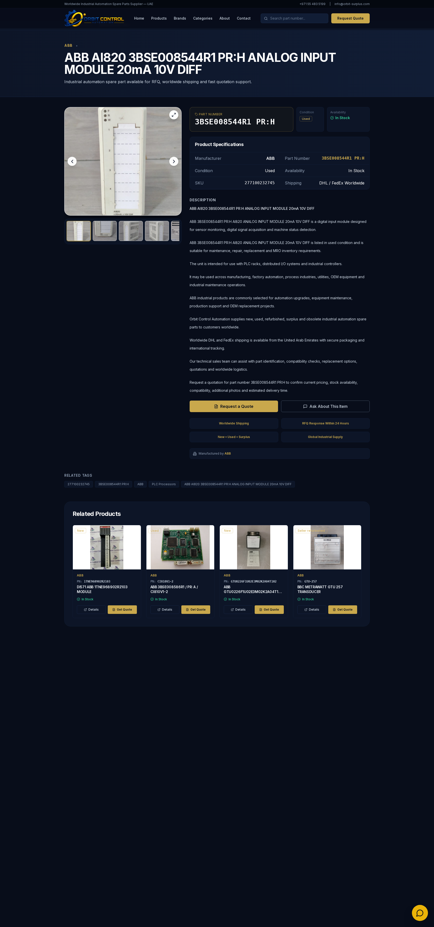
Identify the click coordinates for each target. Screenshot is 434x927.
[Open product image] (123, 161)
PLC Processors (164, 484)
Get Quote (124, 609)
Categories (202, 18)
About (225, 18)
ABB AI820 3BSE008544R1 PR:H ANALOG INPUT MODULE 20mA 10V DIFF (238, 484)
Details (93, 609)
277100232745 (79, 484)
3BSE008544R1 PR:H (113, 484)
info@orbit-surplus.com (352, 4)
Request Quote (350, 18)
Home (139, 18)
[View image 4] (157, 231)
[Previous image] (72, 161)
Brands (180, 18)
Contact (244, 18)
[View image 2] (105, 231)
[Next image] (173, 161)
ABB (140, 484)
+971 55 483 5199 (312, 4)
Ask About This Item (328, 406)
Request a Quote (236, 406)
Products (159, 18)
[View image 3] (131, 231)
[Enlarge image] (173, 114)
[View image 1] (79, 231)
